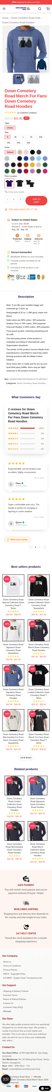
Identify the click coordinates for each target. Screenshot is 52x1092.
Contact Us (8, 1003)
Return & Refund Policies (14, 999)
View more (26, 758)
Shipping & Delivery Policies (15, 991)
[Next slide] (45, 49)
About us (7, 962)
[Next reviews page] (44, 547)
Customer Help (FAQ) (13, 1007)
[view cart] (48, 8)
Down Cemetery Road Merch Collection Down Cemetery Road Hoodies (37, 850)
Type (7, 123)
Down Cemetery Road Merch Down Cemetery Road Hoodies (38, 647)
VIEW (13, 593)
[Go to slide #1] (18, 79)
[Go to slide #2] (33, 79)
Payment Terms (10, 995)
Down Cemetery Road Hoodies (18, 22)
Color (7, 147)
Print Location (11, 176)
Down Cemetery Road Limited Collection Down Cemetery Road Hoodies (14, 804)
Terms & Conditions (12, 966)
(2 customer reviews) (27, 113)
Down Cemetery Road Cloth (25, 18)
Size (7, 132)
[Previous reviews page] (30, 547)
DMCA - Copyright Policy (14, 974)
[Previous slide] (7, 49)
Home (5, 18)
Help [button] (47, 1088)
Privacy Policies (10, 970)
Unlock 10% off (6, 1079)
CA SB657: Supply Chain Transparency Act (22, 978)
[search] (39, 8)
